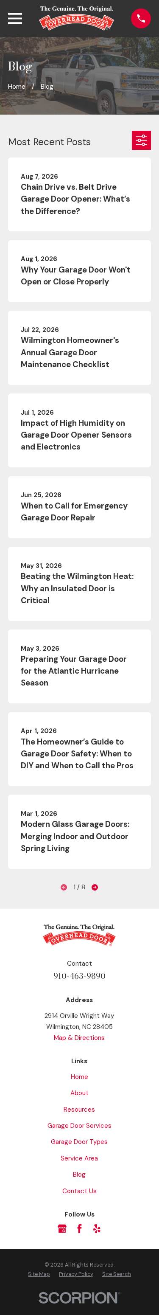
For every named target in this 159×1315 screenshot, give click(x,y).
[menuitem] (39, 1274)
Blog (79, 1174)
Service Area (79, 1158)
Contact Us (79, 1191)
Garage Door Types (79, 1142)
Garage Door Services (79, 1125)
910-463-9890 (79, 976)
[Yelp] (96, 1228)
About (79, 1093)
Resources (79, 1109)
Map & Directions (79, 1038)
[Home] (76, 18)
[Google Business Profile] (62, 1228)
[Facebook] (79, 1228)
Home (79, 1077)
